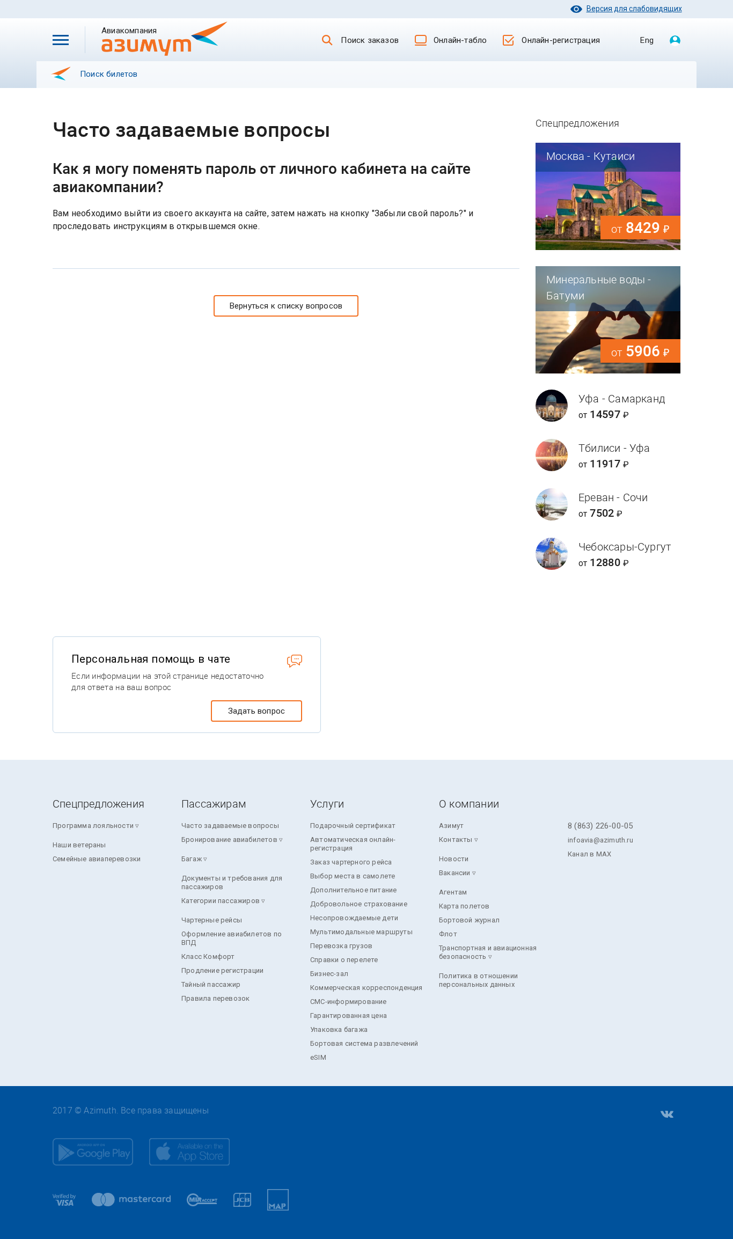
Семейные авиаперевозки (97, 859)
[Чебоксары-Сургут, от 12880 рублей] (608, 554)
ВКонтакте (665, 1114)
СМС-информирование (348, 1002)
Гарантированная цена (348, 1015)
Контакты (456, 839)
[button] (60, 39)
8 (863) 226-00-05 (600, 826)
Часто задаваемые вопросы (230, 826)
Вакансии (455, 873)
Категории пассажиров (220, 901)
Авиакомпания (146, 30)
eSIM (318, 1057)
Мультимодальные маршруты (361, 932)
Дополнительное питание (353, 890)
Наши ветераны (79, 845)
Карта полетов (464, 906)
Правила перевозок (215, 998)
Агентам (453, 892)
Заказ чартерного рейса (351, 862)
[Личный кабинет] (675, 41)
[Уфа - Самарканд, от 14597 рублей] (608, 406)
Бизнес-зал (329, 974)
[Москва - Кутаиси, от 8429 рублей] (608, 196)
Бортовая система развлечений (364, 1043)
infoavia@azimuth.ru (600, 840)
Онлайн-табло (460, 40)
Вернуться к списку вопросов (286, 306)
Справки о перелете (344, 960)
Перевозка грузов (341, 946)
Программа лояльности (93, 826)
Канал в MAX (589, 854)
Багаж (191, 859)
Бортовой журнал (469, 920)
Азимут (451, 826)
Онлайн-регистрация (561, 40)
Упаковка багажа (339, 1029)
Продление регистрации (222, 970)
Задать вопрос (256, 711)
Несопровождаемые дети (354, 918)
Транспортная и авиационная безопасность (488, 952)
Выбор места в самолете (352, 876)
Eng (647, 40)
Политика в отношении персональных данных (478, 980)
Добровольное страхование (358, 904)
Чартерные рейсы (211, 920)
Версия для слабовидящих (634, 8)
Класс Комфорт (208, 956)
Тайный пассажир (210, 984)
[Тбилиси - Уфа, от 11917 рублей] (608, 455)
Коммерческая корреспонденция (366, 988)
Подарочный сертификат (352, 826)
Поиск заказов (370, 40)
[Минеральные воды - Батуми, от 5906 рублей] (608, 319)
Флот (448, 934)
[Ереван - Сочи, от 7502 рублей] (608, 504)
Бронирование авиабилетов (229, 839)
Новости (453, 859)
